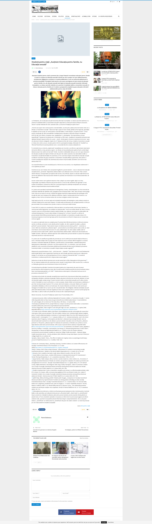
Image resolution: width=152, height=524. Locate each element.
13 (32, 370)
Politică (61, 16)
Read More (111, 522)
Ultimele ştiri (86, 16)
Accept (104, 522)
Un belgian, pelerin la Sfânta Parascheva (76, 430)
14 (32, 378)
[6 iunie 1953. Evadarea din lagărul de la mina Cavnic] (79, 448)
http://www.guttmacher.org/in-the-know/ (43, 326)
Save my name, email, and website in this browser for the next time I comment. (53, 501)
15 (32, 391)
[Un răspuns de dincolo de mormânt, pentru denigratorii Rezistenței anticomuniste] (60, 448)
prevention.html (59, 326)
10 (32, 353)
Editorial (47, 16)
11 (32, 355)
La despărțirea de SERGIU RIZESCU (107, 64)
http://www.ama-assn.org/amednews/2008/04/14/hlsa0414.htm (59, 309)
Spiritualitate (75, 16)
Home (34, 16)
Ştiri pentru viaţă (85, 406)
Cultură (40, 16)
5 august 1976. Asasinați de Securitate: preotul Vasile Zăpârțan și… (110, 80)
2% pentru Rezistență (105, 16)
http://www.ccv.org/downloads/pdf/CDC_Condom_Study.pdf (51, 347)
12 (32, 359)
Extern (54, 16)
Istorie (94, 16)
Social (67, 16)
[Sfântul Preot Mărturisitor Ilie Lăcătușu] (42, 448)
